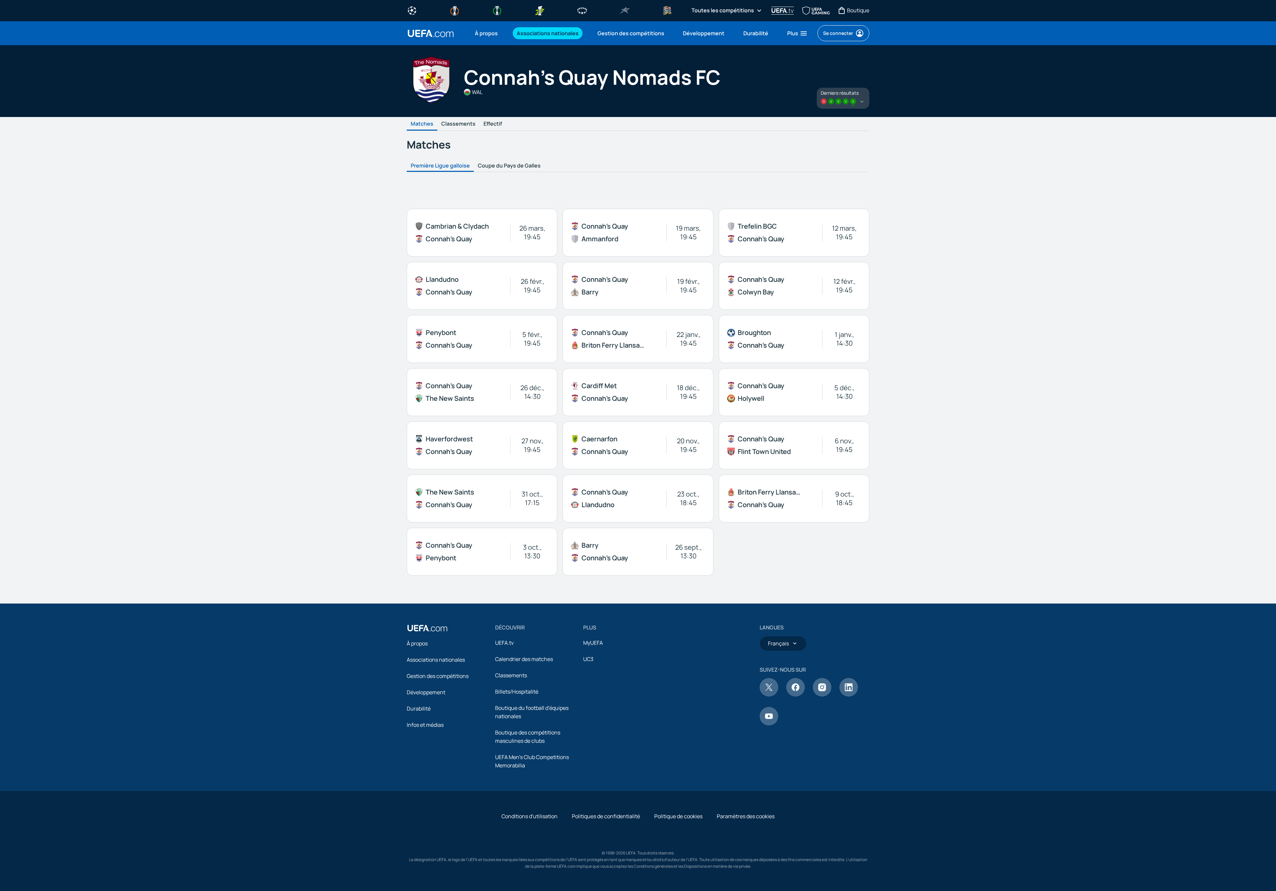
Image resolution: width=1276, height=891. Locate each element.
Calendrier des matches (524, 659)
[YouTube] (769, 723)
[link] (486, 33)
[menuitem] (487, 33)
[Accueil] (427, 628)
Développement (426, 692)
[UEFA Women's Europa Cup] (539, 10)
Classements (458, 124)
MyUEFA (593, 642)
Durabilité (419, 708)
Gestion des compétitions (438, 676)
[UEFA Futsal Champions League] (624, 10)
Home (431, 33)
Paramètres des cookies (746, 816)
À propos (417, 643)
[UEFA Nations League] (667, 10)
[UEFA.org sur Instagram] (822, 694)
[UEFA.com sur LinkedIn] (848, 694)
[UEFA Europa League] (454, 10)
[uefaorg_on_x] (769, 694)
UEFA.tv (504, 642)
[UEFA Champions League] (412, 10)
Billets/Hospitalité (516, 691)
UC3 (588, 659)
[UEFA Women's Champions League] (582, 10)
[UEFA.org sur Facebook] (795, 694)
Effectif (492, 124)
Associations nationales (436, 659)
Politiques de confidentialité (606, 816)
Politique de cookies (678, 816)
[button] (797, 33)
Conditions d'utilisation (529, 816)
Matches (422, 124)
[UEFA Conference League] (497, 10)
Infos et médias (425, 724)
